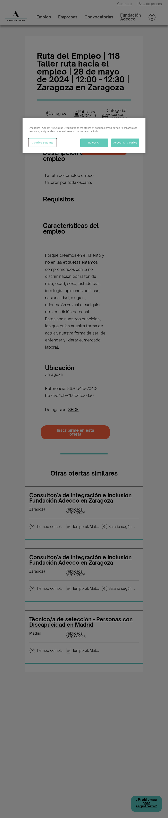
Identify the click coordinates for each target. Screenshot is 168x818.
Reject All (94, 142)
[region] (84, 135)
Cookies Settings (42, 142)
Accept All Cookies (125, 142)
